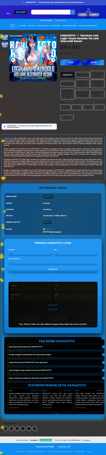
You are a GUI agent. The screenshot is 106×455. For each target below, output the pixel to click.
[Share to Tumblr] (34, 428)
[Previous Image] (13, 60)
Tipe (55, 249)
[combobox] (50, 12)
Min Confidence (14, 258)
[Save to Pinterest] (22, 428)
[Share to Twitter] (5, 428)
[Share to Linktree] (17, 428)
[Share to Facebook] (11, 428)
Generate (53, 269)
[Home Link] (20, 12)
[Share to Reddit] (28, 428)
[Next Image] (53, 60)
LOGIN (82, 14)
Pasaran (11, 249)
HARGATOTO (8, 138)
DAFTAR (94, 14)
